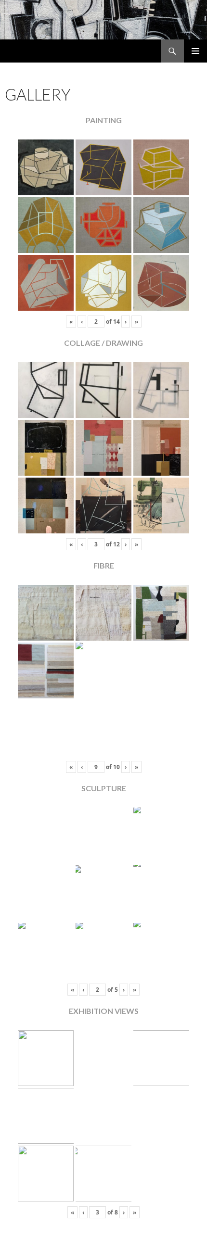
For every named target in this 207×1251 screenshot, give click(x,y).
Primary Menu (195, 51)
